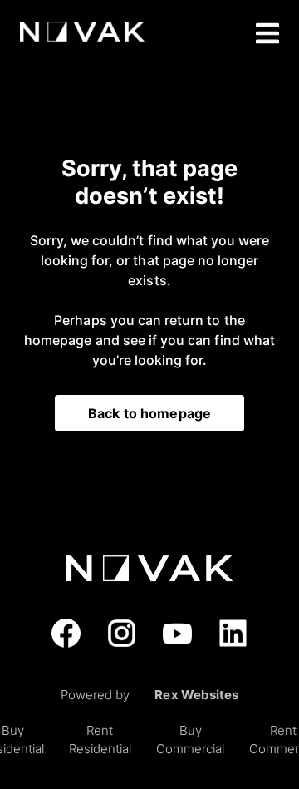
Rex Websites (196, 695)
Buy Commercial (190, 739)
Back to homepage (149, 413)
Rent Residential (100, 739)
